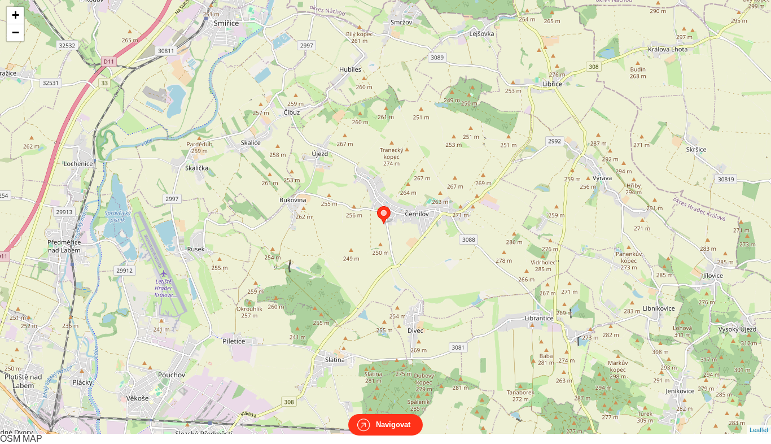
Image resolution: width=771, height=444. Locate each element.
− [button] (15, 32)
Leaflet (759, 429)
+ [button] (15, 15)
